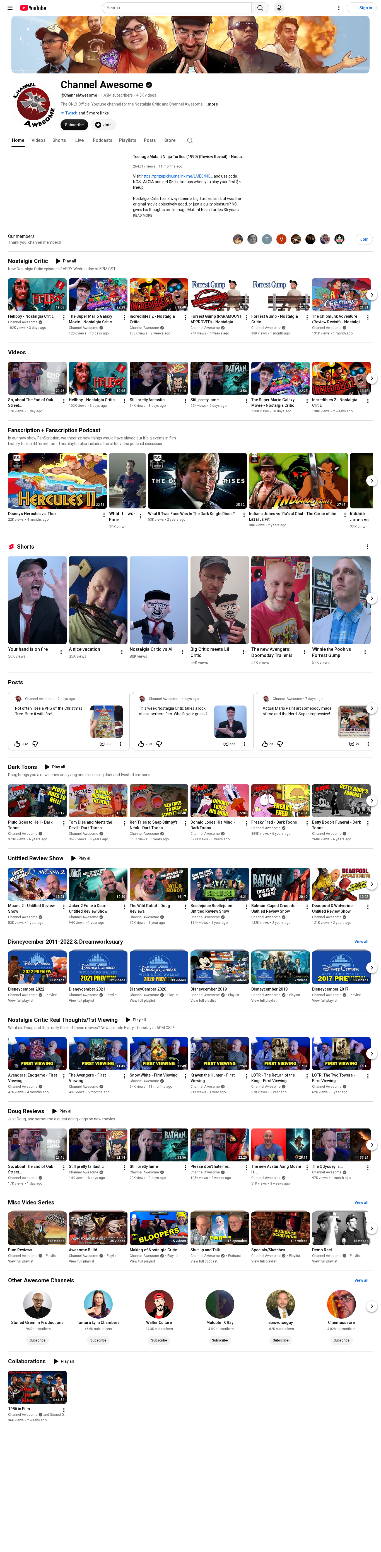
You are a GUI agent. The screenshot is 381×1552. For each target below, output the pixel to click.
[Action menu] (120, 744)
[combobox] (178, 7)
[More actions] (63, 317)
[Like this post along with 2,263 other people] (141, 744)
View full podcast (204, 1261)
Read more (142, 215)
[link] (69, 722)
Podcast (234, 1256)
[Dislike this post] (35, 744)
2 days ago (66, 699)
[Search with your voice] (279, 7)
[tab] (18, 140)
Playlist (51, 995)
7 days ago (313, 699)
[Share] (88, 744)
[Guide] (10, 7)
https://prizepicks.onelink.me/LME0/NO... (177, 176)
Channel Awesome (22, 322)
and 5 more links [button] (93, 113)
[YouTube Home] (33, 8)
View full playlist (20, 1001)
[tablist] (190, 140)
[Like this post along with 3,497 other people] (17, 744)
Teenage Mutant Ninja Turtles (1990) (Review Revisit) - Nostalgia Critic (189, 156)
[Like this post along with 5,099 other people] (265, 744)
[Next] (371, 294)
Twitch (70, 113)
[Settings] (339, 7)
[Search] (260, 7)
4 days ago (190, 699)
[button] (142, 215)
